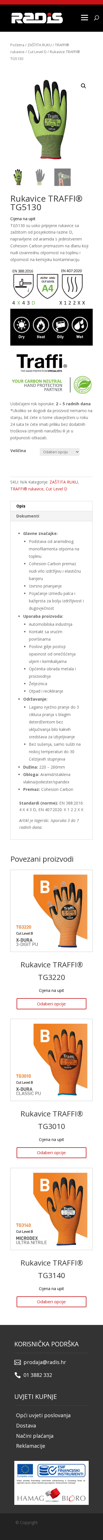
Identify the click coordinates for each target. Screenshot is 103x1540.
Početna (17, 44)
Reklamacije (30, 1445)
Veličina (18, 450)
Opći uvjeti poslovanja (43, 1415)
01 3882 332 (37, 1374)
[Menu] (84, 17)
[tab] (51, 506)
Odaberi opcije (51, 1003)
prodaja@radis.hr (44, 1362)
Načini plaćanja (35, 1435)
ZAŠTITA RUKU (39, 44)
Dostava (26, 1425)
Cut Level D (37, 51)
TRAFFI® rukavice (26, 489)
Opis (20, 506)
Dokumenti (27, 516)
